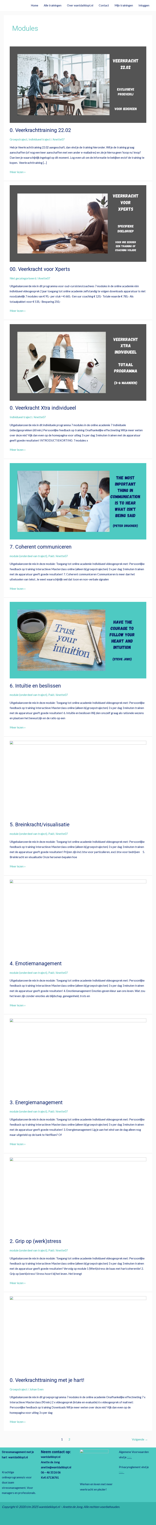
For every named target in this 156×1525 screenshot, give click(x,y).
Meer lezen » (17, 171)
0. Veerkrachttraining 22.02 (40, 130)
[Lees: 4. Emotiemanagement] (78, 917)
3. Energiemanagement (36, 1102)
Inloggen (143, 5)
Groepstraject (18, 139)
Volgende (140, 1439)
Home (34, 5)
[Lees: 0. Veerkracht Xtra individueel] (78, 362)
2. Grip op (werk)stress (35, 1241)
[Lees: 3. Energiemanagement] (78, 1056)
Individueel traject (40, 139)
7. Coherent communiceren (41, 547)
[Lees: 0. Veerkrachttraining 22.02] (78, 84)
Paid (51, 556)
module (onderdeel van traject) (28, 556)
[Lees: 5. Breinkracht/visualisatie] (78, 778)
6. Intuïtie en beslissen (35, 686)
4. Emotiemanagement (36, 963)
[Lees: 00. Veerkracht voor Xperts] (78, 223)
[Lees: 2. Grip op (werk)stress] (78, 1195)
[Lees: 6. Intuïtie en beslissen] (78, 639)
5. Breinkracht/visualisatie (39, 825)
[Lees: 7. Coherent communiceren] (78, 501)
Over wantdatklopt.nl (80, 5)
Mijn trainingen (124, 5)
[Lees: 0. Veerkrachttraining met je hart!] (78, 1334)
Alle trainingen (52, 5)
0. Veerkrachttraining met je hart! (47, 1380)
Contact (104, 5)
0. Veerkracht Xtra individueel (43, 408)
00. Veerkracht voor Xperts (40, 269)
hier (129, 1457)
